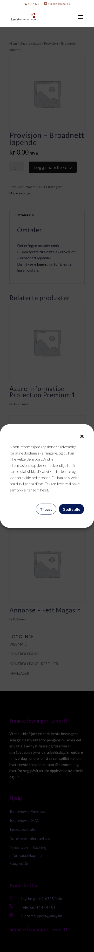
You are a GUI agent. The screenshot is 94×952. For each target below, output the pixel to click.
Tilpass (46, 509)
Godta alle (71, 509)
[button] (82, 436)
